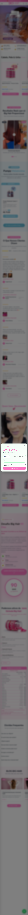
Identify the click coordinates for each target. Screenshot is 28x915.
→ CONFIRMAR (14, 468)
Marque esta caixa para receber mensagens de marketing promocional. (15, 465)
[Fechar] (25, 446)
